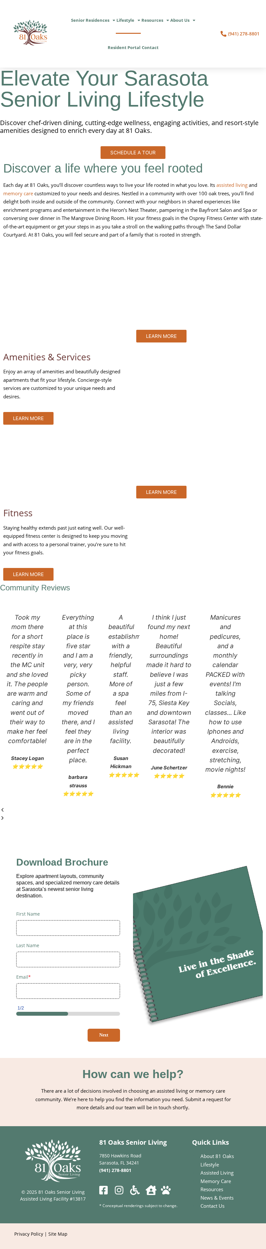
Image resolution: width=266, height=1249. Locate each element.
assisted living (232, 185)
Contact (150, 47)
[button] (126, 810)
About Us (179, 20)
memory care (18, 193)
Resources (152, 20)
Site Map (57, 1234)
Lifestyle (125, 20)
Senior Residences (90, 20)
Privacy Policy (28, 1234)
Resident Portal (124, 47)
